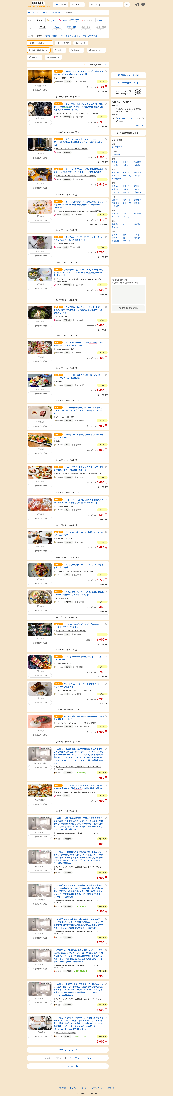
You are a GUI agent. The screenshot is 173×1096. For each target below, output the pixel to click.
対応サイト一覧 (129, 75)
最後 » (87, 1058)
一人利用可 (104, 91)
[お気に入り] (143, 4)
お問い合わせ (98, 1088)
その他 (99, 20)
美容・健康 (102, 772)
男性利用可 (70, 12)
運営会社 (111, 1088)
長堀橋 (67, 1036)
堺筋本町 (67, 117)
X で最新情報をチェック (130, 132)
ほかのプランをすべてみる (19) (66, 525)
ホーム (33, 12)
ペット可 (105, 224)
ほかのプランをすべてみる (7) (66, 492)
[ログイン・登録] (137, 4)
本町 (67, 353)
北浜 (65, 247)
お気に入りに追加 (41, 90)
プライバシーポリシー (78, 1088)
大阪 (61, 4)
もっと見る (139, 125)
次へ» (105, 64)
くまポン (59, 773)
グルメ (102, 81)
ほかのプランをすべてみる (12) (66, 97)
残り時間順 (92, 36)
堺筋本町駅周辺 (57, 12)
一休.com (59, 82)
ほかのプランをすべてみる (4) (66, 194)
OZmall (58, 117)
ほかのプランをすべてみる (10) (66, 742)
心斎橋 (68, 81)
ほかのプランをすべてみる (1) (66, 132)
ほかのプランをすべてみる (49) (66, 617)
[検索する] (127, 4)
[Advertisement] (128, 24)
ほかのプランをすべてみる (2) (66, 368)
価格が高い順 (71, 36)
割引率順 (82, 36)
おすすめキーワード (130, 82)
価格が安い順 (57, 36)
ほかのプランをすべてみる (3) (66, 230)
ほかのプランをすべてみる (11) (66, 262)
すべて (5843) (117, 147)
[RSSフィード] (85, 64)
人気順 (47, 36)
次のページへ (66, 1050)
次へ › (77, 1058)
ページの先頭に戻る (66, 1066)
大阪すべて (43, 12)
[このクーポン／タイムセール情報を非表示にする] (106, 71)
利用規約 (62, 1088)
